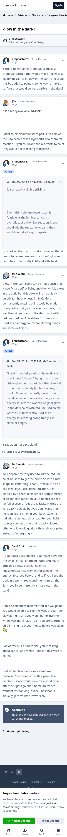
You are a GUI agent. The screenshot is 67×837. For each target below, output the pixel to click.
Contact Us (36, 781)
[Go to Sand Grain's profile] (6, 548)
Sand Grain (18, 546)
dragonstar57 (17, 38)
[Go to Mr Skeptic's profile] (6, 275)
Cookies (51, 781)
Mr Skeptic (18, 274)
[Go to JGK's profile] (6, 103)
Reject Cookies (50, 820)
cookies (26, 799)
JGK (14, 101)
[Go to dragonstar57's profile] (5, 40)
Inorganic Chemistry (31, 42)
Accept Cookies (21, 820)
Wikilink (36, 111)
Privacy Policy (19, 781)
